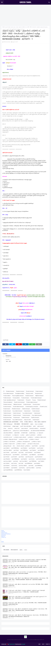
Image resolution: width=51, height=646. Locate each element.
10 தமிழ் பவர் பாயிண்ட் (29, 393)
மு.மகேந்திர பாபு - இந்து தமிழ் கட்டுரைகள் (10, 439)
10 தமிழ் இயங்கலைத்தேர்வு (19, 393)
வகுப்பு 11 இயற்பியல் (41, 450)
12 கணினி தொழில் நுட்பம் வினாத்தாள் (32, 406)
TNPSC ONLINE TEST (25, 424)
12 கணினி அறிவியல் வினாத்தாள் (18, 406)
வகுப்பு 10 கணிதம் (40, 448)
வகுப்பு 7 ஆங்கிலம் (6, 463)
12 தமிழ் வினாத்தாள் (6, 408)
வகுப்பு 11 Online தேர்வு (24, 450)
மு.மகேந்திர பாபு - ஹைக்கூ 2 (21, 443)
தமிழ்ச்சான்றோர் (17, 432)
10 (3, 391)
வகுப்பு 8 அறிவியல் (37, 463)
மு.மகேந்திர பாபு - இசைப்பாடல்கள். (40, 437)
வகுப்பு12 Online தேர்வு (18, 469)
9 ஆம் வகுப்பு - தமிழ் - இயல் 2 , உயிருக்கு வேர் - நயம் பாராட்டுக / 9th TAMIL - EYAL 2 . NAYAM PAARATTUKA (28, 585)
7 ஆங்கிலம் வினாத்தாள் (17, 413)
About (43, 644)
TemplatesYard (12, 644)
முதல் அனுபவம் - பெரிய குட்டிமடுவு (33, 443)
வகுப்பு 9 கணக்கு (22, 467)
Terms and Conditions (6, 534)
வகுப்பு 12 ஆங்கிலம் (24, 454)
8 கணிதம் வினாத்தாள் (26, 415)
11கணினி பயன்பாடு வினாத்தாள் (19, 402)
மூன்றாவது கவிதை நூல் (7, 445)
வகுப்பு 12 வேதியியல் (16, 454)
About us (3, 536)
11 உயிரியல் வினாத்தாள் (7, 397)
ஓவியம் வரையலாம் (41, 426)
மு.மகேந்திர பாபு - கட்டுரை (23, 439)
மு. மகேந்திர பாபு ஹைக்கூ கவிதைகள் (20, 437)
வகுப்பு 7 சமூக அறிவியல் (23, 461)
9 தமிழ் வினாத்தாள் (36, 419)
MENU (2, 541)
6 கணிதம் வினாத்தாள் (7, 410)
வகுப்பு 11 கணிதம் (6, 452)
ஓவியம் (34, 426)
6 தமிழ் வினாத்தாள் (27, 410)
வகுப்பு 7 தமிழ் (21, 463)
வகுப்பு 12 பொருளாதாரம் (29, 456)
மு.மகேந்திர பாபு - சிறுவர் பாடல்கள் (9, 443)
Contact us (3, 537)
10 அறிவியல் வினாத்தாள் (10, 391)
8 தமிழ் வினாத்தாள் (16, 417)
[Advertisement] (25, 14)
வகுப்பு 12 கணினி (14, 456)
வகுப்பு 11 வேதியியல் (37, 452)
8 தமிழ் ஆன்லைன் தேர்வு (7, 417)
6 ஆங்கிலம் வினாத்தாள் (36, 408)
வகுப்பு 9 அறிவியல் (6, 467)
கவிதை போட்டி (10, 428)
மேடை (14, 445)
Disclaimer (3, 535)
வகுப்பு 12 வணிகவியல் (38, 456)
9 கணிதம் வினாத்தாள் (7, 419)
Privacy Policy (4, 532)
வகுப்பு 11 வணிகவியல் (28, 452)
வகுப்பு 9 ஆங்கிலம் (14, 467)
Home (2, 530)
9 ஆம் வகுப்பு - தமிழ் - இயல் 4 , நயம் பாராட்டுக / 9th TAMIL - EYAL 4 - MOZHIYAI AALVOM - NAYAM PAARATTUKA (27, 603)
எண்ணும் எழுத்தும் (15, 426)
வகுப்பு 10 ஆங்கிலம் (32, 448)
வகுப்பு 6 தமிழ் (15, 461)
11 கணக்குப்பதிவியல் (16, 397)
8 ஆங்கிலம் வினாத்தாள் (17, 415)
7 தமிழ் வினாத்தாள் (37, 413)
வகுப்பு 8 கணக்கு (14, 465)
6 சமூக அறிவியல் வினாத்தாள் (17, 410)
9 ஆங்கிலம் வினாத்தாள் (35, 417)
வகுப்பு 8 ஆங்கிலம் (6, 465)
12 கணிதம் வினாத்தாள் (7, 406)
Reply (7, 361)
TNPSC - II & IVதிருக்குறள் (7, 424)
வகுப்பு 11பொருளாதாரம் (7, 454)
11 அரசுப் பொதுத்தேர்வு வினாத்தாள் (18, 395)
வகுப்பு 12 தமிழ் (41, 445)
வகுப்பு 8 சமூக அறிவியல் (23, 465)
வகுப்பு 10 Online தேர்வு (15, 448)
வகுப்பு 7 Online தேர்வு (32, 461)
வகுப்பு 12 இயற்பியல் (32, 454)
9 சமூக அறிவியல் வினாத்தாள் (17, 419)
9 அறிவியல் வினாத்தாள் (25, 417)
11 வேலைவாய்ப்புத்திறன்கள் (7, 402)
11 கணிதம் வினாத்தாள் (25, 397)
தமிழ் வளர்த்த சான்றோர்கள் (7, 432)
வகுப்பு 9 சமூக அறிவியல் (30, 467)
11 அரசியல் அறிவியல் (6, 395)
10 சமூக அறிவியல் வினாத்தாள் (8, 393)
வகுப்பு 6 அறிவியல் (6, 448)
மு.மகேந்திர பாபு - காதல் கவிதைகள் (9, 441)
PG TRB (21, 421)
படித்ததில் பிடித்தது (32, 432)
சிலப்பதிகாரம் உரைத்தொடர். (34, 428)
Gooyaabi (23, 644)
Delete (10, 361)
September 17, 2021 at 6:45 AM (11, 357)
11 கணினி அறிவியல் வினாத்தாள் (36, 397)
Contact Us (48, 644)
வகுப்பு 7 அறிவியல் (41, 461)
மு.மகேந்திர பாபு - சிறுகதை (36, 441)
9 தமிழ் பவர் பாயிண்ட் (27, 419)
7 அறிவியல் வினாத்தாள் (7, 413)
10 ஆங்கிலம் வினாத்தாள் (20, 391)
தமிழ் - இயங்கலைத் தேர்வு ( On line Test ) (38, 430)
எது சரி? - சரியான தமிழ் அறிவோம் (26, 426)
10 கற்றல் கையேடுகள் (39, 391)
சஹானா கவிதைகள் (24, 428)
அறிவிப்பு (31, 424)
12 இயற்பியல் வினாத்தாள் (17, 404)
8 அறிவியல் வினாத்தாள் (7, 415)
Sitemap (3, 531)
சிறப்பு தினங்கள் (42, 428)
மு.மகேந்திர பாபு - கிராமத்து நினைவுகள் (23, 441)
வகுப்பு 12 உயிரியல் (40, 454)
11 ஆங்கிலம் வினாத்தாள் (29, 395)
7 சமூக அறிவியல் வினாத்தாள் (27, 413)
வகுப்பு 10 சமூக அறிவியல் (7, 450)
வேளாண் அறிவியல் (27, 469)
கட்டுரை (4, 428)
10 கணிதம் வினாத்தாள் (30, 391)
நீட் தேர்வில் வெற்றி (24, 432)
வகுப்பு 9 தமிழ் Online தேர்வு (8, 469)
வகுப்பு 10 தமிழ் (16, 450)
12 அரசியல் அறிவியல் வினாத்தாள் (31, 402)
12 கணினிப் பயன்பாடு (43, 406)
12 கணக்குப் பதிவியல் (36, 404)
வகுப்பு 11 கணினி (14, 452)
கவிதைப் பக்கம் (16, 428)
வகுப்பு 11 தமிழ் (21, 452)
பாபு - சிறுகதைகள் (40, 432)
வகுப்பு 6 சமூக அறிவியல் (7, 461)
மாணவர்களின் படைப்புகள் (7, 437)
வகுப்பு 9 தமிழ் (38, 467)
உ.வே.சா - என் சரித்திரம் (39, 424)
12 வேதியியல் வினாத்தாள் (16, 408)
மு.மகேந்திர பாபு (30, 437)
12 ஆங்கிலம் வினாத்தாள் (7, 404)
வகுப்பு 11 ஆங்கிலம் (33, 450)
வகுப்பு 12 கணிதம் (6, 456)
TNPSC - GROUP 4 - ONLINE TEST (40, 421)
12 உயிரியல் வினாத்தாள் (27, 404)
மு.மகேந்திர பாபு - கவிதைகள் (34, 439)
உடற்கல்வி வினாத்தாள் (7, 426)
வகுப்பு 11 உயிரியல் (35, 445)
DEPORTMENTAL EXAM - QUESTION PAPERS (10, 421)
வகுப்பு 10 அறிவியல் (24, 448)
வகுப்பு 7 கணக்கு (14, 463)
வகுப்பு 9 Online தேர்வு (38, 465)
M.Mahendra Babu (6, 41)
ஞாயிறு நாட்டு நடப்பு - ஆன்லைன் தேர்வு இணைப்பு (21, 430)
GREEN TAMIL (25, 2)
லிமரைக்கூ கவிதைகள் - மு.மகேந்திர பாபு (23, 445)
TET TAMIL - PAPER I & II (28, 421)
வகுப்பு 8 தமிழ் (31, 465)
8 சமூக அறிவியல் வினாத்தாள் (37, 415)
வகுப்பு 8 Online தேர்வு (28, 463)
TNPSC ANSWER (17, 424)
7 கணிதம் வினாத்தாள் (36, 410)
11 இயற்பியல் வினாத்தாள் (39, 395)
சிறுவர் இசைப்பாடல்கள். (7, 430)
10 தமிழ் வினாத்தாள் (38, 393)
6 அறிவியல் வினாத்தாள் (26, 408)
